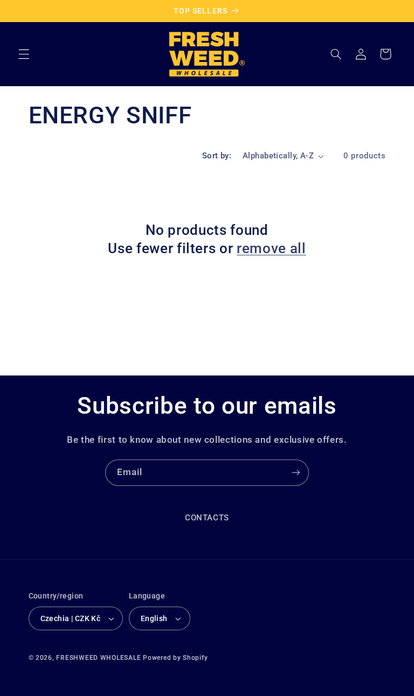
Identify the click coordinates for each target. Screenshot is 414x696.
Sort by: (216, 156)
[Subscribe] (296, 473)
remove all (271, 248)
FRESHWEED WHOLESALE (98, 658)
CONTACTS (207, 518)
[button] (23, 53)
